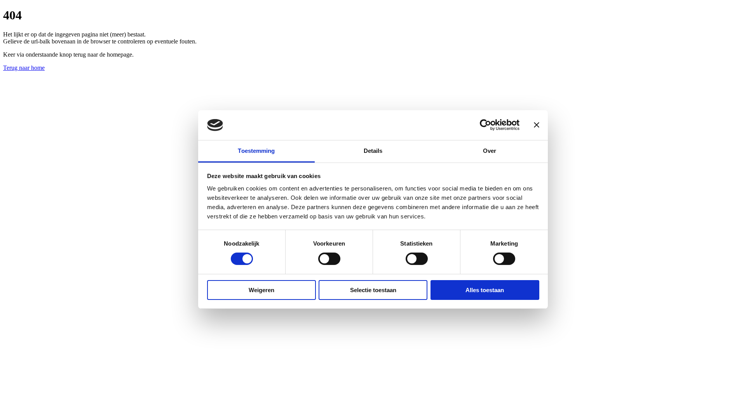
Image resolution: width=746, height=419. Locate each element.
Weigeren (261, 290)
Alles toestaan (484, 290)
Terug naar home (24, 67)
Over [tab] (489, 150)
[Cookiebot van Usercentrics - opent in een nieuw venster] (485, 125)
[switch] (329, 259)
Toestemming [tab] (256, 150)
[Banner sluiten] (536, 125)
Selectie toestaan (373, 290)
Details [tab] (373, 150)
